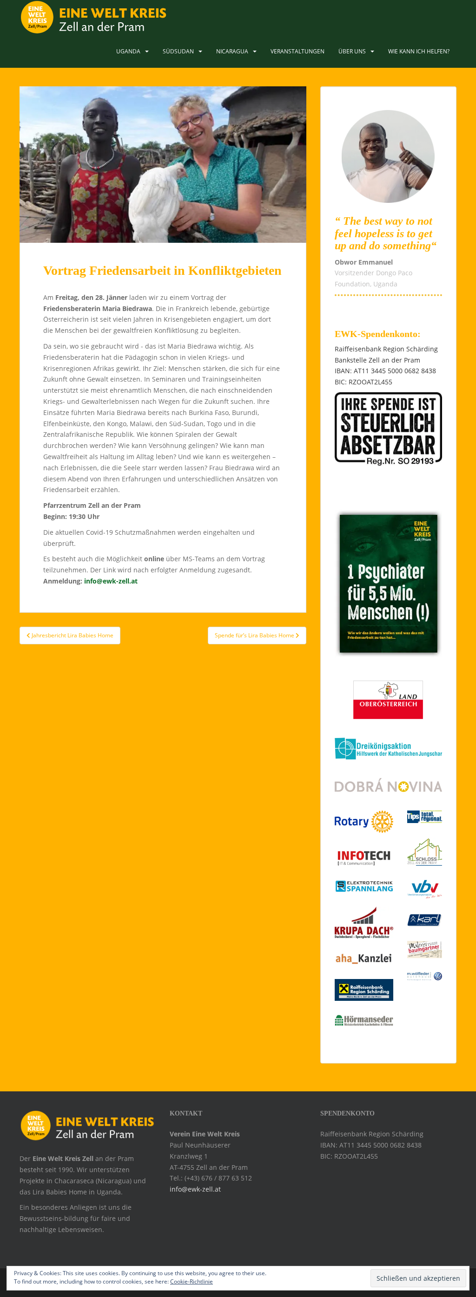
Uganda (128, 51)
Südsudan (178, 51)
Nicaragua (232, 51)
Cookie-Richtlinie (191, 1281)
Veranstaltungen (297, 51)
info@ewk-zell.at (111, 581)
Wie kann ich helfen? (419, 51)
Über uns (352, 51)
